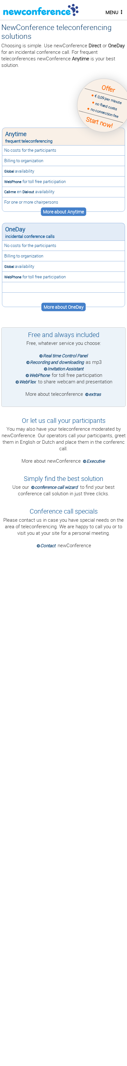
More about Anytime (63, 212)
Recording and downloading (57, 362)
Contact (47, 545)
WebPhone (12, 181)
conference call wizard (56, 487)
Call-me (10, 191)
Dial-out (28, 191)
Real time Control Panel (65, 356)
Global (9, 171)
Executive (96, 461)
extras (95, 394)
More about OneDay (64, 307)
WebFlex (27, 382)
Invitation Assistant (65, 369)
